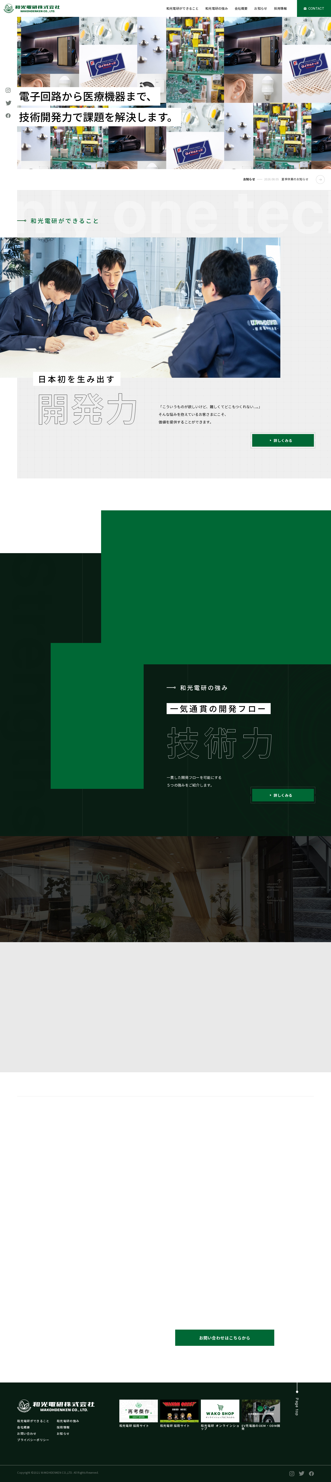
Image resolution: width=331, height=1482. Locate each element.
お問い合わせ (26, 1433)
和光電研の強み (216, 8)
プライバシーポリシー (33, 1440)
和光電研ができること (182, 8)
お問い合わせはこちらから (224, 1338)
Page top (297, 1407)
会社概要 (241, 8)
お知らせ (260, 8)
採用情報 (280, 8)
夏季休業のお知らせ (294, 179)
